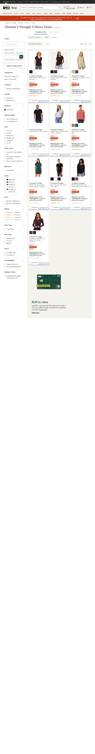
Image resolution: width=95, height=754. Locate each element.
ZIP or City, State (10, 53)
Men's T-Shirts (9, 79)
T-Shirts (33, 23)
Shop (14, 7)
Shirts (27, 23)
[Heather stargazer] (76, 71)
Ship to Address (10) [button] (14, 66)
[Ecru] (55, 179)
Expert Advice (54, 32)
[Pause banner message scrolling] (77, 18)
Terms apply (43, 310)
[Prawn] (73, 125)
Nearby (20, 53)
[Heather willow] (73, 71)
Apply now (35, 312)
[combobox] (41, 7)
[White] (34, 71)
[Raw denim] (59, 179)
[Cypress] (76, 125)
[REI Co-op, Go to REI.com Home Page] (6, 7)
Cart (90, 7)
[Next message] (75, 18)
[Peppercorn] (55, 71)
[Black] (30, 71)
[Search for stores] (21, 57)
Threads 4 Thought (10, 23)
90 (90, 44)
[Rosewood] (76, 179)
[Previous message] (17, 18)
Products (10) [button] (41, 32)
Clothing (20, 23)
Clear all (54, 37)
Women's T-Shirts (10, 76)
